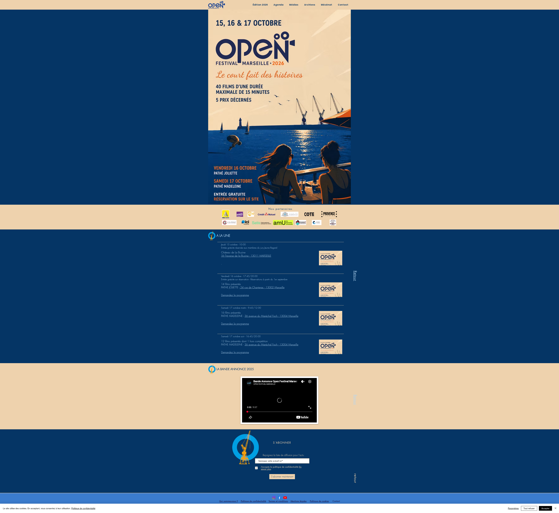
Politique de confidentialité (83, 508)
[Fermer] (555, 508)
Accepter (545, 508)
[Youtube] (285, 498)
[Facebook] (279, 498)
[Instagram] (274, 498)
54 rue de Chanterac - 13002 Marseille (261, 287)
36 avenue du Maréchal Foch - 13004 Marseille (271, 316)
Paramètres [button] (513, 508)
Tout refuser (529, 508)
